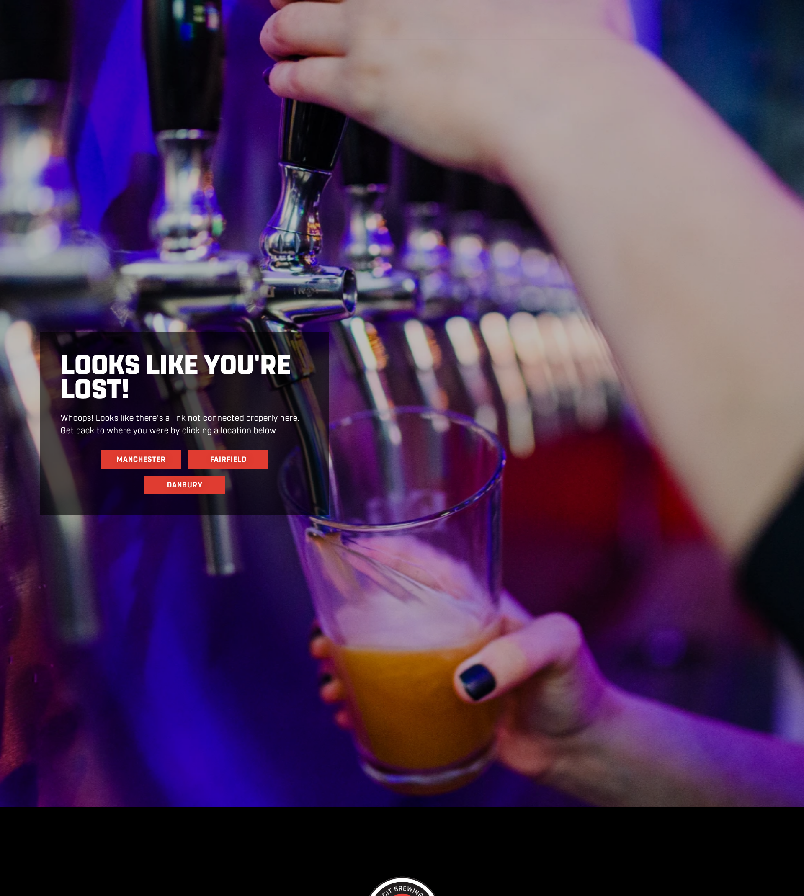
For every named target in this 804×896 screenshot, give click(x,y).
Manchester (141, 459)
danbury (185, 484)
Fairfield (228, 459)
